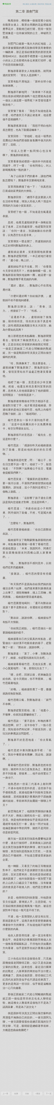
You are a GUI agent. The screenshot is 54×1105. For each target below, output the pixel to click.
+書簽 (37, 1094)
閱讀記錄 (48, 4)
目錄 (27, 1094)
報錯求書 (41, 4)
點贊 (16, 1094)
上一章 (5, 1094)
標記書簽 (26, 4)
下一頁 (48, 1094)
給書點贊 (33, 4)
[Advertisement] (27, 1061)
